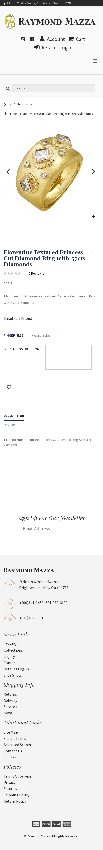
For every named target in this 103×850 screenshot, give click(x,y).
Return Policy (15, 801)
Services (10, 706)
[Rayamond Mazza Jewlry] (50, 21)
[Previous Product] (90, 252)
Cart (80, 39)
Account (56, 39)
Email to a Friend (18, 318)
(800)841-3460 (31, 602)
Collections (21, 105)
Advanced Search (17, 744)
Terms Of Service (17, 776)
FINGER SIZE (13, 335)
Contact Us (13, 750)
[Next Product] (96, 252)
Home (5, 104)
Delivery (10, 700)
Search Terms (15, 738)
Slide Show (12, 675)
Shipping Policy (16, 794)
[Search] (8, 89)
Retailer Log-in (16, 668)
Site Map (11, 732)
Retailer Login (56, 47)
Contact (10, 662)
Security (10, 788)
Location (11, 757)
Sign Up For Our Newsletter (51, 518)
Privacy (10, 782)
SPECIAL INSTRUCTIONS (23, 349)
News (8, 713)
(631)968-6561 (31, 617)
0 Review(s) (37, 273)
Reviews (10, 425)
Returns (10, 694)
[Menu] (95, 61)
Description (14, 416)
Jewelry (10, 644)
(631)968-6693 (56, 602)
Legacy (9, 656)
